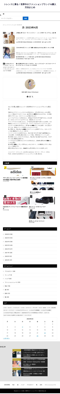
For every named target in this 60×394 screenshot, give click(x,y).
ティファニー (11, 310)
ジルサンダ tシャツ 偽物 (42, 140)
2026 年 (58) (8, 234)
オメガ (40, 307)
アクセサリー (10, 271)
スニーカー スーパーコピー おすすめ (37, 133)
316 (50, 42)
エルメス (9, 307)
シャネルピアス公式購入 (46, 310)
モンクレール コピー (35, 137)
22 (45, 333)
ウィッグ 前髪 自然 (29, 56)
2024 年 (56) (8, 241)
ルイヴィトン (28, 307)
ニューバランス (28, 315)
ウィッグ (4, 47)
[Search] (0, 15)
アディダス (35, 307)
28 (37, 336)
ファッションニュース (12, 282)
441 (33, 58)
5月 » (8, 338)
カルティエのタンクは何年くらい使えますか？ (13, 315)
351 (50, 72)
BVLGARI (54, 307)
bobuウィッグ (27, 148)
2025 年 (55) (8, 238)
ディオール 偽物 (30, 125)
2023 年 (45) (8, 245)
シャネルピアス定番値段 (34, 310)
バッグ (8, 278)
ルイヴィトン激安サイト (33, 114)
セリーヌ (5, 310)
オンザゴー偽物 (12, 144)
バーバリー (38, 112)
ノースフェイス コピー (33, 121)
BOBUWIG (20, 56)
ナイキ (5, 307)
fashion (44, 307)
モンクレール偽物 (21, 129)
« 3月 (4, 338)
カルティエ (46, 312)
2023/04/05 (38, 72)
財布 (7, 293)
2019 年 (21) (8, 260)
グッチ (48, 307)
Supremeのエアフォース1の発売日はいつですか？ (32, 312)
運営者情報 (7, 384)
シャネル (22, 307)
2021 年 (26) (8, 252)
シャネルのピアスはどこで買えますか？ (12, 312)
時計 (4, 63)
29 (26, 58)
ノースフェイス (16, 307)
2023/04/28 (38, 42)
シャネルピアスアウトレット (22, 310)
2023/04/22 (20, 58)
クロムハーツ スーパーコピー (36, 118)
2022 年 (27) (8, 249)
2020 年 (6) (8, 256)
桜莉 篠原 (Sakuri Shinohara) (25, 42)
